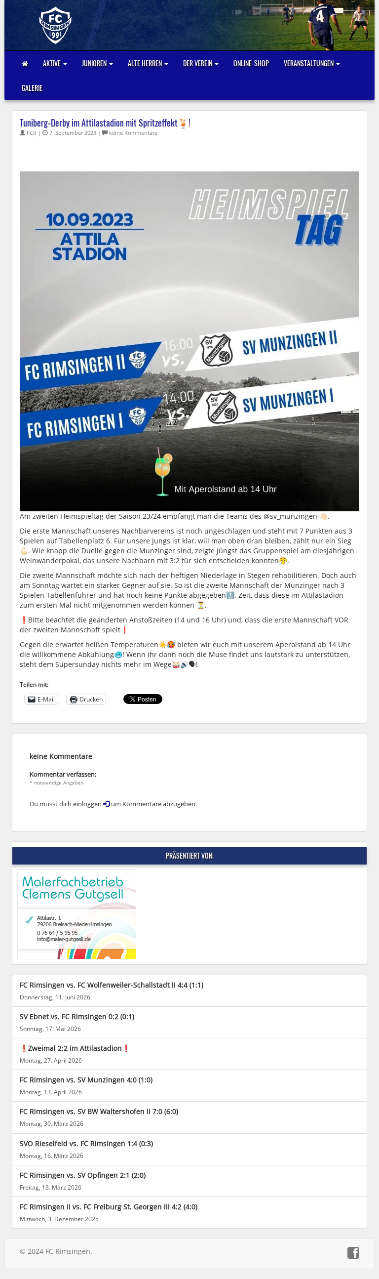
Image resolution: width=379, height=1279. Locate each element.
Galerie (32, 88)
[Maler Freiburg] (189, 914)
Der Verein (198, 63)
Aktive (52, 63)
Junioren (95, 63)
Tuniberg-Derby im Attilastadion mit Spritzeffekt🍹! (105, 122)
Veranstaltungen (309, 63)
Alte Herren (145, 63)
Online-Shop (251, 63)
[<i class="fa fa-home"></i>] (25, 63)
